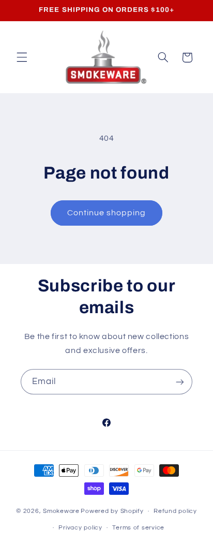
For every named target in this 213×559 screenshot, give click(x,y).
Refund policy (175, 511)
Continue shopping (106, 213)
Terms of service (138, 528)
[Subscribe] (180, 381)
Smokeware (61, 511)
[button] (22, 57)
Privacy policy (80, 528)
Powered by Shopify (112, 511)
